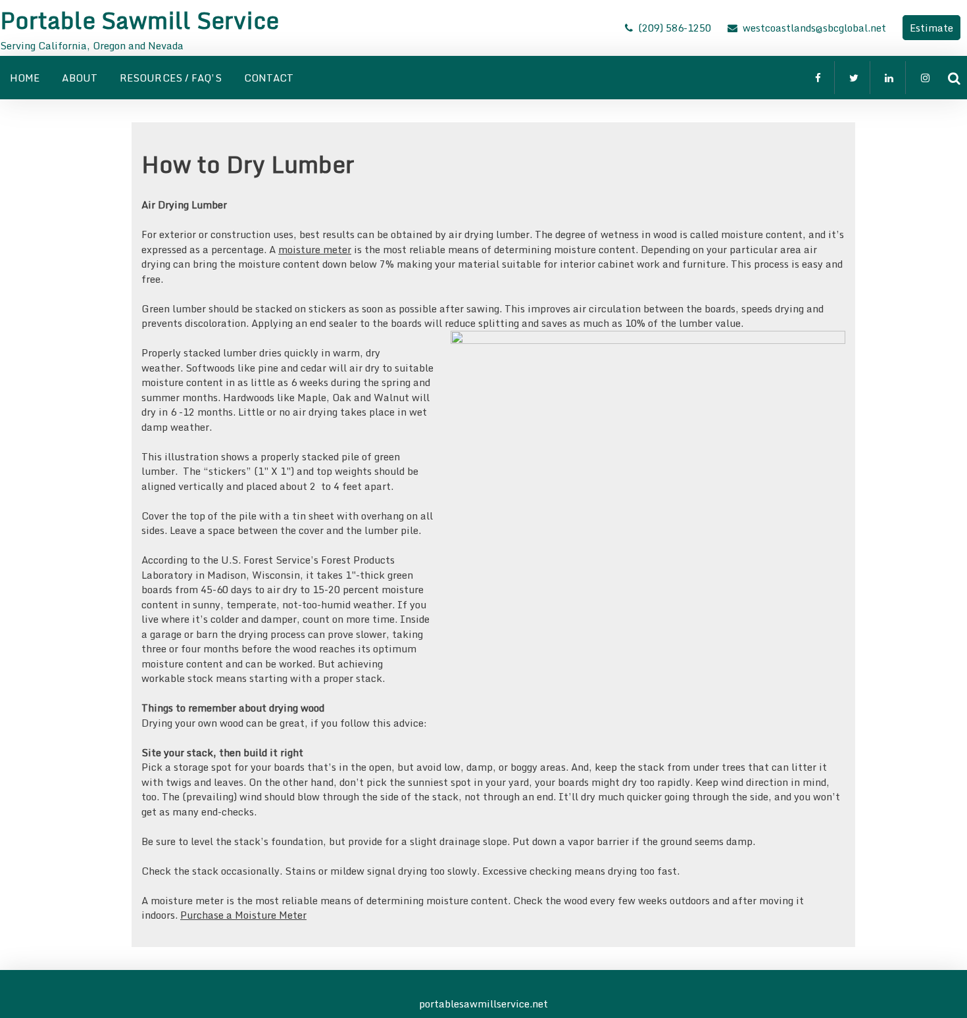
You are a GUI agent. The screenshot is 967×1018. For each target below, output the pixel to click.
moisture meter (314, 249)
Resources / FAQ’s (171, 77)
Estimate (931, 28)
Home (24, 77)
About (79, 77)
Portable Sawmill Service (139, 20)
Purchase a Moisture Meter (243, 915)
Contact (269, 77)
